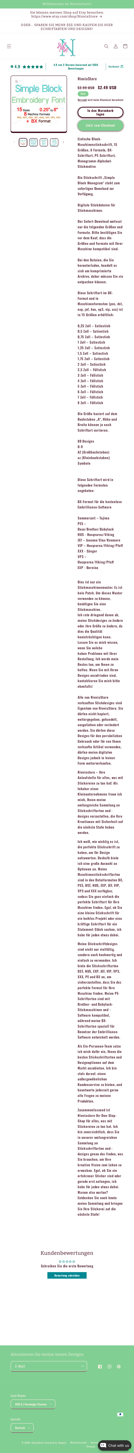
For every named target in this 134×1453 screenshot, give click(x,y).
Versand (82, 100)
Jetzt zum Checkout (100, 125)
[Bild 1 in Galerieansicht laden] (23, 142)
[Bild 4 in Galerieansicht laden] (54, 142)
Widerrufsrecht (78, 1442)
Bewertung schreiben (67, 1275)
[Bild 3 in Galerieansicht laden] (44, 142)
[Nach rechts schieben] (63, 142)
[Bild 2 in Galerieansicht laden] (33, 142)
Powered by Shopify (55, 1442)
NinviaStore (38, 1442)
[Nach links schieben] (14, 142)
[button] (9, 46)
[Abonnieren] (82, 1366)
